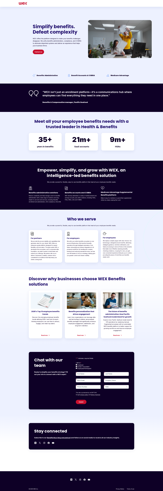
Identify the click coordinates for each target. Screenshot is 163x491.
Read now (44, 335)
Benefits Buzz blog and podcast (59, 438)
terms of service (95, 394)
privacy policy (84, 394)
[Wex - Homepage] (23, 3)
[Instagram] (44, 443)
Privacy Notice (120, 489)
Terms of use (130, 489)
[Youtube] (53, 443)
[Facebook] (48, 443)
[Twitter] (40, 443)
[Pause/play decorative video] (92, 66)
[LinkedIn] (35, 443)
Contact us (38, 52)
